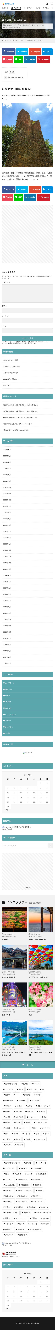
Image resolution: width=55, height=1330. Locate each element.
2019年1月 (7, 613)
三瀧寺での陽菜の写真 (11, 373)
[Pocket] (7, 59)
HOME (6, 40)
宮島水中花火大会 (11, 1084)
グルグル (8, 1145)
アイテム (46, 8)
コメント (6, 282)
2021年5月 (7, 468)
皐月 (30, 1015)
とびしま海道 (40, 1139)
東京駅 (7, 1123)
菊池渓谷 (42, 1111)
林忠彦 (17, 1139)
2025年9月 (7, 450)
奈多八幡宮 (19, 1117)
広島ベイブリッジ (43, 1106)
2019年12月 (7, 550)
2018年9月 (7, 638)
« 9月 (6, 810)
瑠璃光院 (5, 940)
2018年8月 (7, 644)
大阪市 (29, 1106)
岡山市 (7, 1095)
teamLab (36, 1084)
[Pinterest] (43, 59)
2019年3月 (7, 600)
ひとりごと (9, 727)
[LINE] (18, 59)
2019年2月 (7, 607)
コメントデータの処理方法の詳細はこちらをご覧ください (27, 342)
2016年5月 (7, 663)
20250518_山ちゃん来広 (11, 366)
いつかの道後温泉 (8, 977)
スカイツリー (33, 1117)
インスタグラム (16, 8)
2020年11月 (7, 494)
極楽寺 (28, 1123)
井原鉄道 (27, 1095)
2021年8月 (7, 462)
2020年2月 (7, 538)
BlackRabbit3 (34, 1323)
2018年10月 (7, 632)
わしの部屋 (36, 1100)
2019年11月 (7, 556)
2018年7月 (7, 651)
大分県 (7, 1117)
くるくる (27, 1134)
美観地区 (8, 1106)
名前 (4, 306)
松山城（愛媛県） (9, 417)
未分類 (7, 733)
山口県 (7, 27)
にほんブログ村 (7, 829)
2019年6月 (7, 588)
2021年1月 (7, 481)
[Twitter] (22, 51)
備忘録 (7, 695)
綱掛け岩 (20, 1145)
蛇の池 (17, 1123)
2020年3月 (7, 531)
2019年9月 (7, 569)
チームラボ (9, 1089)
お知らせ (5, 8)
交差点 (19, 1106)
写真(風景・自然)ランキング (11, 1256)
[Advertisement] (27, 233)
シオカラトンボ (41, 1123)
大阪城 (7, 1128)
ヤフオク (8, 702)
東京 (45, 1117)
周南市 (28, 1139)
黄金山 (7, 1111)
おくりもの (9, 689)
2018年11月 (7, 626)
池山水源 (30, 1111)
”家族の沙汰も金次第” (10, 424)
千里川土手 (32, 1089)
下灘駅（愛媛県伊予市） (38, 940)
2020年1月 (7, 544)
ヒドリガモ (46, 1128)
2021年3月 (7, 475)
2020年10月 (7, 500)
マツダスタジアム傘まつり (38, 977)
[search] (50, 845)
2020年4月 (7, 525)
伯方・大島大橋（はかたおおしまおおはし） (13, 1054)
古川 (6, 1134)
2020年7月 (7, 506)
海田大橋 (18, 1111)
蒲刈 (37, 1134)
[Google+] (35, 51)
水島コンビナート (21, 1128)
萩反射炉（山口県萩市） (35, 40)
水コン (38, 1095)
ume (17, 1095)
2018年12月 (7, 619)
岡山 (34, 1128)
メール (5, 316)
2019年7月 (7, 582)
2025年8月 (7, 456)
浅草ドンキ (6, 1015)
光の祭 (25, 1084)
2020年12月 (7, 487)
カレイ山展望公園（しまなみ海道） (40, 1054)
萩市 (11, 27)
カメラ (38, 8)
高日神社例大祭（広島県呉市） (14, 405)
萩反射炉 (17, 27)
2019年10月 (7, 563)
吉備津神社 (22, 1100)
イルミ (47, 1134)
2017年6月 (7, 657)
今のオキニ (7, 385)
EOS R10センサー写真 (10, 360)
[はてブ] (47, 51)
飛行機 (21, 1089)
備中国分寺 (9, 1100)
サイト (4, 326)
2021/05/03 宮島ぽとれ (11, 379)
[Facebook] (8, 51)
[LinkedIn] (30, 59)
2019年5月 (7, 594)
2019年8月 (7, 575)
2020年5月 (7, 519)
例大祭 (16, 1134)
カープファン (28, 8)
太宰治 (7, 1139)
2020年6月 (7, 512)
